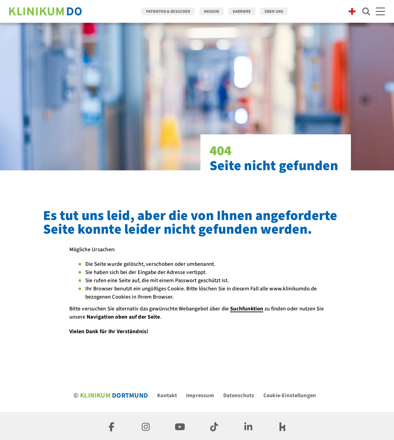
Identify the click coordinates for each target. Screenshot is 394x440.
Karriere (242, 11)
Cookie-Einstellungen (289, 395)
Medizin (211, 11)
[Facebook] (111, 426)
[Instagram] (145, 426)
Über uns (273, 11)
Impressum (200, 395)
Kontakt (167, 395)
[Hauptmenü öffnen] (380, 11)
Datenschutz (238, 395)
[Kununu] (282, 426)
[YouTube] (180, 426)
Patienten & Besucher (168, 11)
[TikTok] (214, 426)
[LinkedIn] (248, 426)
